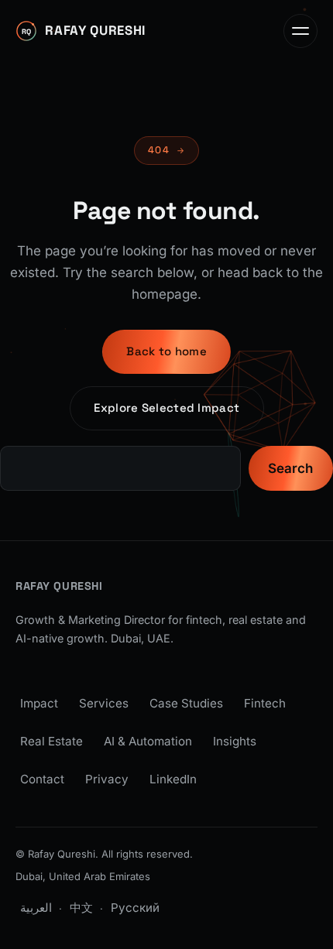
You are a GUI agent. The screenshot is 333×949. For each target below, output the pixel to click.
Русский (135, 907)
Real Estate (51, 741)
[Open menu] (300, 31)
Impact (39, 703)
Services (104, 703)
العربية (36, 907)
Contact (42, 779)
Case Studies (186, 703)
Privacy (107, 779)
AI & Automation (148, 741)
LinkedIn (173, 779)
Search (290, 468)
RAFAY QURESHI (59, 586)
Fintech (265, 703)
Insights (234, 741)
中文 (81, 907)
